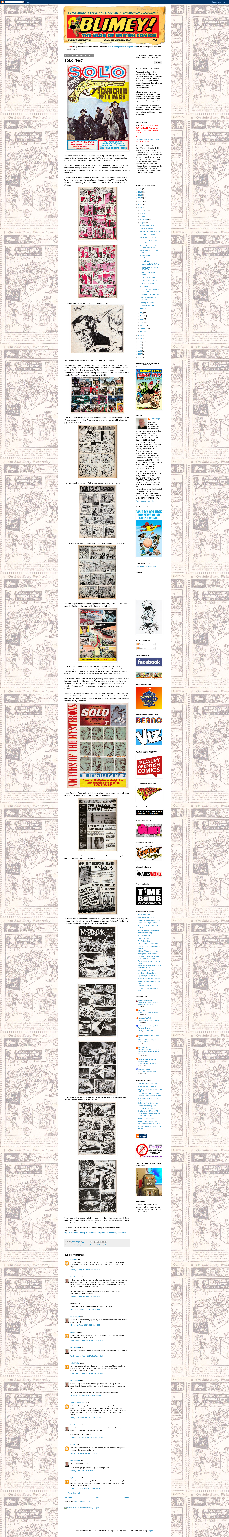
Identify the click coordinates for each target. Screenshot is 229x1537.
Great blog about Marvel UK (148, 1111)
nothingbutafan (144, 1069)
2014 (140, 208)
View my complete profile (145, 501)
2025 (140, 189)
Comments (143, 648)
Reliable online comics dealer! (149, 1124)
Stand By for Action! (147, 303)
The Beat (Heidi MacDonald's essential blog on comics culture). (150, 1095)
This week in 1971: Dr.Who (149, 264)
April (142, 322)
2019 (140, 192)
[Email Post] (91, 1242)
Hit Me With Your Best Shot (147, 1071)
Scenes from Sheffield (147, 225)
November (144, 213)
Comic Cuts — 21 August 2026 (148, 1012)
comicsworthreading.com (147, 1106)
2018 (140, 195)
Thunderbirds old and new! (149, 295)
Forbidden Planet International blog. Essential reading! (149, 957)
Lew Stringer (75, 1277)
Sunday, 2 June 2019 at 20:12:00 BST (84, 1471)
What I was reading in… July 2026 (149, 1020)
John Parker (75, 1363)
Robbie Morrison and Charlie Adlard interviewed (150, 247)
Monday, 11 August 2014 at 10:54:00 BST (85, 1310)
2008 (140, 351)
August (142, 223)
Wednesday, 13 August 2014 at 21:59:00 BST (86, 1374)
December (144, 210)
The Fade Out (144, 261)
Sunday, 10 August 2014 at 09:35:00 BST (85, 1270)
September (144, 219)
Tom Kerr (93, 1245)
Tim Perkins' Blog (144, 941)
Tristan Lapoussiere (77, 1403)
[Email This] (95, 1242)
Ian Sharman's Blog (145, 933)
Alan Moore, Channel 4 (148, 235)
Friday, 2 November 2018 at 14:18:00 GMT (85, 1418)
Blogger (150, 1531)
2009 (140, 348)
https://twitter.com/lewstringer (146, 566)
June (142, 316)
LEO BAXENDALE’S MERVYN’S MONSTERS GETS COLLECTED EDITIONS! (149, 1052)
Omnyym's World (144, 1018)
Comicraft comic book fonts (147, 1084)
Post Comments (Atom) (82, 1501)
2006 (140, 357)
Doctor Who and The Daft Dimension (149, 252)
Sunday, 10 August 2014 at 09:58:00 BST (85, 1296)
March (142, 325)
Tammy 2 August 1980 (145, 1030)
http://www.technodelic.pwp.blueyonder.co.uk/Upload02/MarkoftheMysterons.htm (95, 1233)
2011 (140, 342)
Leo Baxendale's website (147, 973)
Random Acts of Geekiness (147, 1121)
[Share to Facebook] (103, 1242)
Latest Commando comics (149, 280)
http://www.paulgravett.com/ (147, 976)
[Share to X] (100, 1242)
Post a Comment (74, 1493)
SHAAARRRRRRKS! (147, 306)
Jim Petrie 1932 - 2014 (148, 238)
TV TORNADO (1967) (147, 283)
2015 (140, 204)
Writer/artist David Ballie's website (150, 978)
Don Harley (74, 1245)
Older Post (125, 1498)
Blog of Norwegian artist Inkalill (149, 930)
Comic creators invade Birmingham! (148, 299)
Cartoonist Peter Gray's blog (148, 1103)
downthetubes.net (145, 1001)
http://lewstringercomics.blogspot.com (122, 47)
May (141, 319)
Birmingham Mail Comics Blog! (149, 954)
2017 (140, 198)
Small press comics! (145, 986)
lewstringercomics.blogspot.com (147, 139)
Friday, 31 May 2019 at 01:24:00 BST (83, 1453)
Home (98, 1498)
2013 (140, 335)
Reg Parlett (82, 1245)
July (141, 313)
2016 (140, 201)
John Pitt (73, 1332)
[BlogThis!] (98, 1242)
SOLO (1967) (144, 287)
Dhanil (72, 1445)
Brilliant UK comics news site (148, 951)
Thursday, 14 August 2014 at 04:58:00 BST (85, 1396)
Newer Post (69, 1498)
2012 (140, 338)
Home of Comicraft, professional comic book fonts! (149, 967)
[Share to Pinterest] (105, 1242)
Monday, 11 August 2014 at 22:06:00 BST (85, 1325)
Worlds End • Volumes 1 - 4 (147, 1063)
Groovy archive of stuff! (146, 1118)
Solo (87, 1245)
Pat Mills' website (144, 915)
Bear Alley (142, 1010)
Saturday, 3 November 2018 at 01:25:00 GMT (86, 1438)
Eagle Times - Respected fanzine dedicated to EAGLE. (150, 1115)
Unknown (73, 1259)
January (143, 331)
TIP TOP (143, 309)
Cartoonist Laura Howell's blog (149, 920)
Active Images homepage (147, 1086)
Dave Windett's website (146, 970)
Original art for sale (146, 228)
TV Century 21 (101, 1245)
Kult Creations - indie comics (148, 944)
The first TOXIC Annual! (148, 277)
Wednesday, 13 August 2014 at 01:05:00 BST (86, 1356)
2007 (140, 354)
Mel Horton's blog (144, 936)
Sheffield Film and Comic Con (150, 232)
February (143, 328)
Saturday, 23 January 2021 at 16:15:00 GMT (86, 1488)
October (143, 216)
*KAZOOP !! (142, 1048)
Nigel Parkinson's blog (146, 917)
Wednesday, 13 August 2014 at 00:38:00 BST (86, 1340)
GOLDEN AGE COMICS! (146, 1108)
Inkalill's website (143, 938)
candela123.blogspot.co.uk (147, 923)
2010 (140, 345)
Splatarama (74, 1478)
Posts (141, 644)
